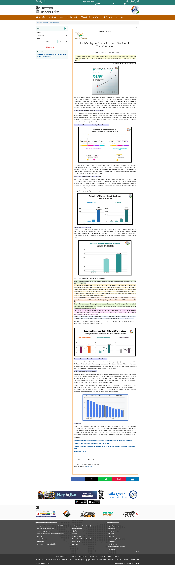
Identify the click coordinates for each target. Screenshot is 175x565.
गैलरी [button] (61, 17)
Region (96, 1)
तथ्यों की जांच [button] (106, 17)
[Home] (37, 17)
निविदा (101, 556)
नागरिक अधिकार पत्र (76, 536)
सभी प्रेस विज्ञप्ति (44, 23)
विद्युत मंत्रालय (111, 549)
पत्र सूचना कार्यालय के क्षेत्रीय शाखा (45, 528)
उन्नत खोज (119, 17)
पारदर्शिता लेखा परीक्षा (42, 539)
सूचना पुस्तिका (40, 541)
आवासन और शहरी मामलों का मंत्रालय (116, 539)
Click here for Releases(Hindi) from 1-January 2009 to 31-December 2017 (51, 55)
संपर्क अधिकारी (75, 531)
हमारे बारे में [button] (42, 17)
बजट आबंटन (74, 534)
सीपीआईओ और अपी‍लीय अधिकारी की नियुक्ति (82, 539)
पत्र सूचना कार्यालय (50, 11)
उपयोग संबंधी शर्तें (93, 556)
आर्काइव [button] (95, 17)
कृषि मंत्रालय (111, 534)
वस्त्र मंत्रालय (111, 528)
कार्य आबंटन (40, 536)
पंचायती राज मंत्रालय (113, 544)
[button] (128, 1)
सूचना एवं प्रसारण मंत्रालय (114, 526)
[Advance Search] (138, 1)
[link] (67, 494)
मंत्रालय (38, 32)
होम (37, 23)
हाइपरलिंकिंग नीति (60, 556)
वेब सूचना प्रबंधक (76, 541)
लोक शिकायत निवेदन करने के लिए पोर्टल (46, 544)
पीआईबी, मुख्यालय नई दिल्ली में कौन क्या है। (82, 526)
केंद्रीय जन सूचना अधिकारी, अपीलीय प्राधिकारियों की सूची (50, 534)
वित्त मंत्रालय (111, 531)
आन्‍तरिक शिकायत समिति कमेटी (44, 531)
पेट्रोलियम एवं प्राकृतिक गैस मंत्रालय (116, 547)
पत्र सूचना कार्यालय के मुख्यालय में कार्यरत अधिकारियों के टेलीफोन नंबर (53, 526)
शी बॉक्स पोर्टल (75, 544)
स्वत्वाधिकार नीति (83, 556)
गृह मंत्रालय (111, 536)
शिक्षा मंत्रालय (111, 541)
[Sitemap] (134, 1)
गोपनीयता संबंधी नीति (71, 556)
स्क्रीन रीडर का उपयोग (88, 2)
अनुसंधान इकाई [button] (72, 17)
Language (114, 1)
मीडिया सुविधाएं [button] (85, 17)
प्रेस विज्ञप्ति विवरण (54, 23)
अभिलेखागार (108, 556)
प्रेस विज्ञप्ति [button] (53, 17)
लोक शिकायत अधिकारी (77, 528)
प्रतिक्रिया (116, 556)
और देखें (137, 551)
